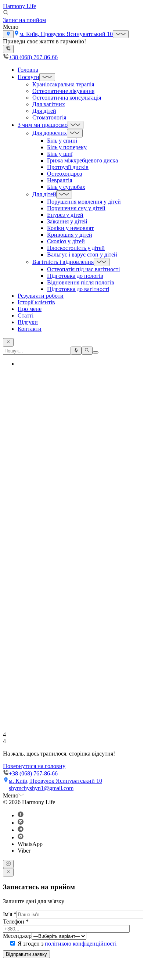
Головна (28, 70)
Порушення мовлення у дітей (84, 201)
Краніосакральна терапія (63, 84)
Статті (25, 315)
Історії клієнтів (36, 302)
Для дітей (44, 111)
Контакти (30, 329)
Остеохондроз (64, 174)
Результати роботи (41, 296)
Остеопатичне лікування (63, 91)
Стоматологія (49, 117)
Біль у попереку (67, 147)
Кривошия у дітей (69, 235)
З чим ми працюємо (43, 125)
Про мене (30, 309)
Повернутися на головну (34, 766)
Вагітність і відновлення (63, 262)
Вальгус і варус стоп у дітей (82, 254)
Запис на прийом (24, 20)
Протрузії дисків (68, 167)
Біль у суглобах (66, 187)
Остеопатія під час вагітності (83, 269)
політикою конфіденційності (80, 943)
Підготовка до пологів (75, 276)
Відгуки (28, 322)
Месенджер (17, 936)
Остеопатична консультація (66, 97)
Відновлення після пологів (80, 282)
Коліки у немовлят (70, 228)
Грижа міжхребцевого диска (82, 160)
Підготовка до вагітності (78, 289)
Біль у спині (62, 140)
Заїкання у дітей (67, 221)
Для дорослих (49, 133)
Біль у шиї (59, 154)
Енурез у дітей (65, 215)
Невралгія (59, 180)
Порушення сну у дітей (76, 208)
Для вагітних (48, 104)
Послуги (28, 77)
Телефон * (16, 921)
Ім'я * (10, 914)
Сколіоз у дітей (66, 241)
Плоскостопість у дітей (76, 248)
